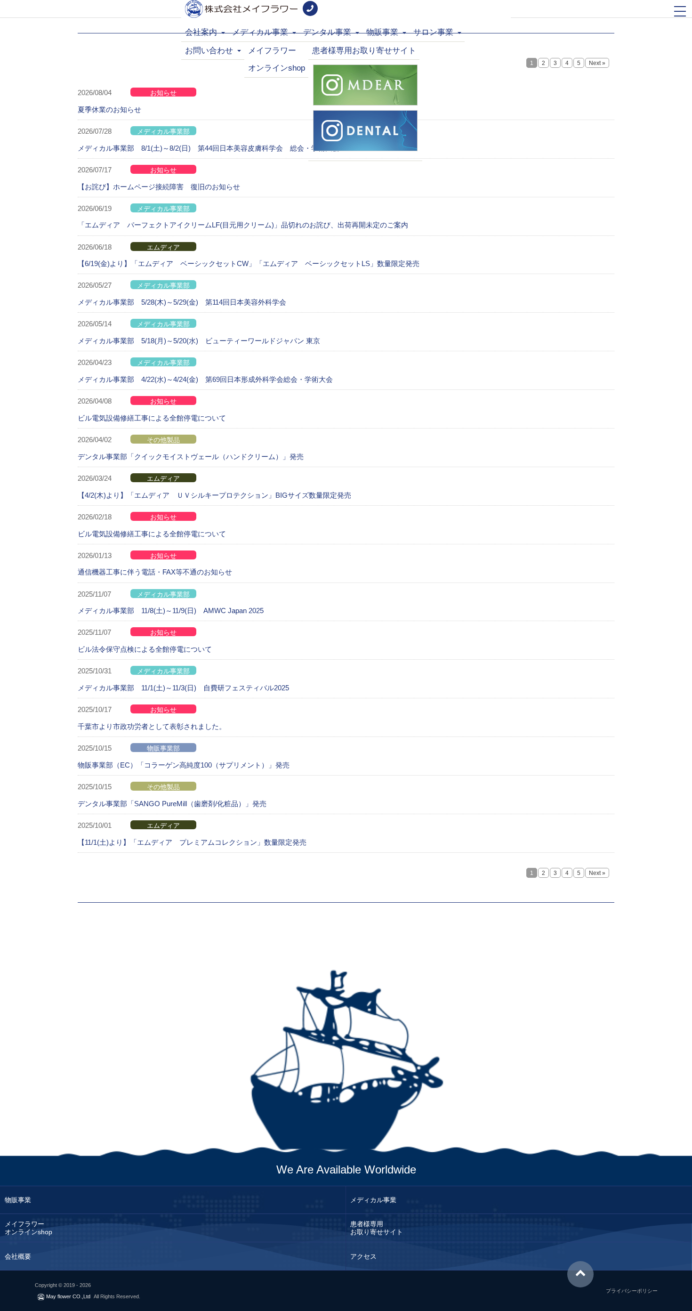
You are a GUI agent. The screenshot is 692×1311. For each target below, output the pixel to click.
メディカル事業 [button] (261, 32)
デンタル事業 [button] (328, 32)
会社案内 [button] (202, 32)
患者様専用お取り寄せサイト (364, 50)
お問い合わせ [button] (210, 50)
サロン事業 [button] (434, 32)
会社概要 (18, 1256)
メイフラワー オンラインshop (276, 59)
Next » (597, 63)
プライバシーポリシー (632, 1291)
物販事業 (18, 1200)
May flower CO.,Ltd (67, 1296)
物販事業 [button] (383, 32)
